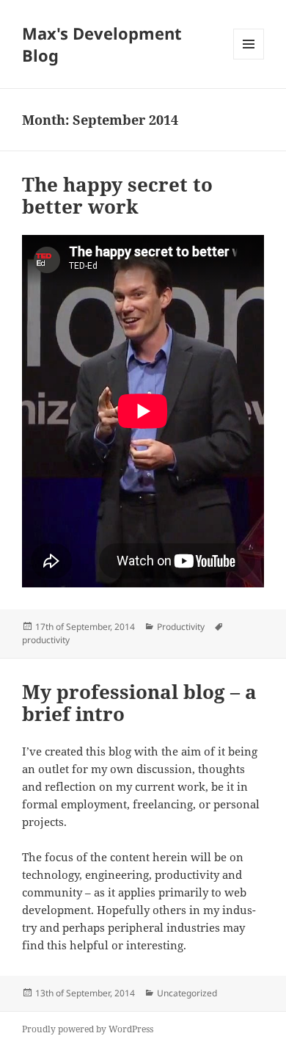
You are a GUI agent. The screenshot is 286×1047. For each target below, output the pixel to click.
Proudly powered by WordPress (87, 1029)
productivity (46, 640)
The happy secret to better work (117, 195)
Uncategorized (187, 993)
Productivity (181, 626)
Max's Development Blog (102, 44)
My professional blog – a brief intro (139, 702)
